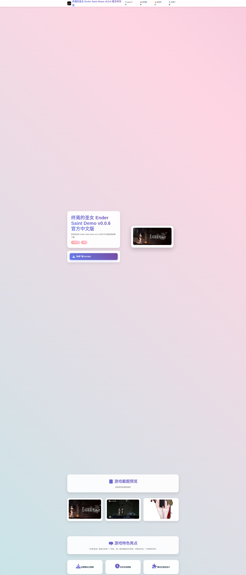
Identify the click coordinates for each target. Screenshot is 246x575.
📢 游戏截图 (143, 3)
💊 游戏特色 (157, 3)
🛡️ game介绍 (129, 3)
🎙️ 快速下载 (172, 3)
